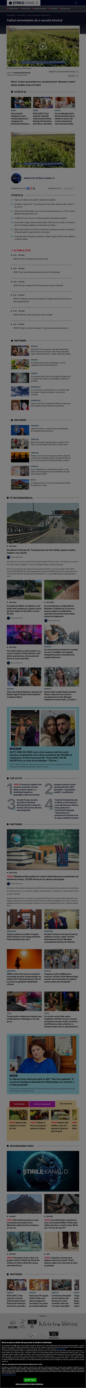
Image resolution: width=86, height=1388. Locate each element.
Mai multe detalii (61, 1349)
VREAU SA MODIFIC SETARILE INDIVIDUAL (29, 1384)
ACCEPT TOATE (30, 1380)
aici (56, 1356)
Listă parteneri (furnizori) (9, 1375)
